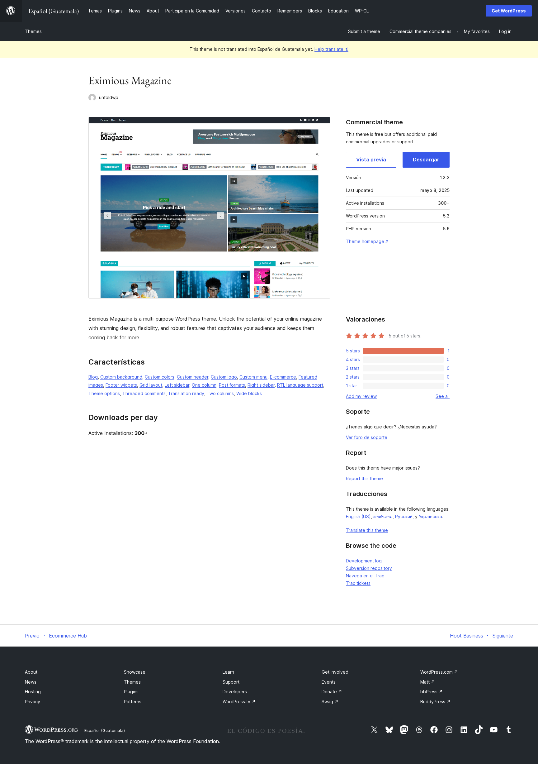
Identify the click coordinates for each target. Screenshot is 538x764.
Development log (364, 560)
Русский (404, 516)
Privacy (32, 701)
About (31, 672)
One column (204, 385)
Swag (330, 701)
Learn (228, 672)
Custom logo (224, 377)
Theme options (104, 393)
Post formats (232, 385)
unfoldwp (108, 97)
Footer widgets (121, 385)
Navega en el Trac (365, 575)
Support (231, 682)
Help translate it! (331, 49)
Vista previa (371, 159)
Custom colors (159, 377)
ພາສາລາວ (383, 516)
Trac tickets (358, 583)
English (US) (358, 516)
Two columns (220, 393)
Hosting (33, 691)
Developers (235, 691)
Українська (430, 516)
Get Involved (335, 672)
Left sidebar (177, 385)
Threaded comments (144, 393)
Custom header (192, 377)
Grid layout (150, 385)
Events (329, 682)
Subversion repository (369, 568)
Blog (93, 377)
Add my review (361, 396)
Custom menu (253, 377)
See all (443, 396)
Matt (427, 682)
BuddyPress (435, 701)
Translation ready (186, 393)
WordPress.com (439, 672)
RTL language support (300, 385)
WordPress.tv (239, 701)
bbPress (431, 691)
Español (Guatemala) (104, 730)
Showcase (134, 672)
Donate (332, 691)
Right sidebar (261, 385)
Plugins (131, 691)
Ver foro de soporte (366, 437)
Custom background (121, 377)
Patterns (132, 701)
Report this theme (364, 478)
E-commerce (283, 377)
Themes (33, 31)
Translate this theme (367, 530)
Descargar (426, 159)
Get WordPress (509, 10)
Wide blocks (249, 393)
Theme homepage (365, 241)
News (30, 682)
